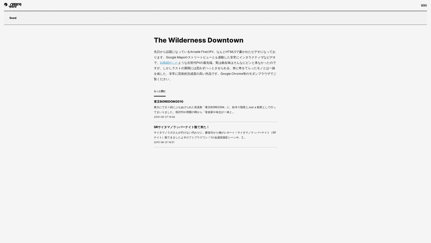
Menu (424, 5)
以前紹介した (169, 62)
